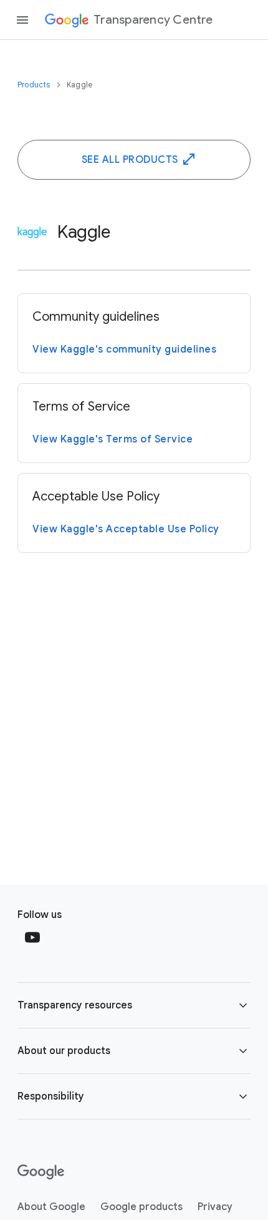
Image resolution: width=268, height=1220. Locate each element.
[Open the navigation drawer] (22, 20)
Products (34, 84)
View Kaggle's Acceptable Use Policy (125, 529)
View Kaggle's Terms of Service (112, 439)
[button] (134, 1005)
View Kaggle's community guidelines (124, 349)
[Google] (40, 1172)
